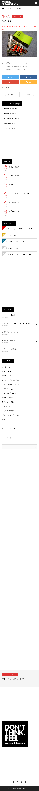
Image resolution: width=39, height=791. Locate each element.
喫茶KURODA (6, 376)
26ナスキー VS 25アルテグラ (15, 242)
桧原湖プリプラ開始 (10, 123)
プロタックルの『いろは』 (11, 415)
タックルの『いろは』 (9, 393)
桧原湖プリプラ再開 (10, 108)
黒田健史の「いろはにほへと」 (23, 788)
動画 (3, 419)
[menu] (36, 3)
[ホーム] (3, 8)
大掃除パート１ (14, 211)
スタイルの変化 (14, 175)
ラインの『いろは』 (8, 402)
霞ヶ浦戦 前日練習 (15, 202)
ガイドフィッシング (8, 428)
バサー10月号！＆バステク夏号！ (20, 193)
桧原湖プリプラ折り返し (12, 118)
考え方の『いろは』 (8, 411)
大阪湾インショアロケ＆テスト (16, 235)
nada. (4, 424)
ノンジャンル (17, 16)
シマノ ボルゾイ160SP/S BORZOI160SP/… (21, 229)
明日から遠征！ (14, 167)
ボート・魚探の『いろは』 (11, 384)
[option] (19, 678)
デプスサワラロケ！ (10, 128)
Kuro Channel (6, 371)
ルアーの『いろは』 (8, 397)
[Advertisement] (19, 143)
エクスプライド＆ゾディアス (11, 380)
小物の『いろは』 (8, 389)
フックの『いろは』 (8, 406)
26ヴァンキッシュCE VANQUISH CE (18, 254)
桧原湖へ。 (12, 184)
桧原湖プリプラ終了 (10, 113)
